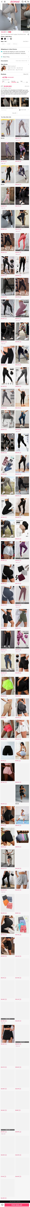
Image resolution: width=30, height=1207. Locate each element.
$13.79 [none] (2, 1067)
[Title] (15, 74)
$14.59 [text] (3, 32)
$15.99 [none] (17, 560)
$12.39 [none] (17, 673)
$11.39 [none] (17, 429)
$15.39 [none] (17, 739)
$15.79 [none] (17, 206)
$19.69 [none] (17, 1067)
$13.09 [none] (2, 1088)
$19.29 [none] (2, 429)
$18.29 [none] (17, 825)
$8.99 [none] (2, 717)
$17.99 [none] (17, 977)
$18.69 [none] (17, 605)
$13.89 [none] (2, 739)
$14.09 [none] (17, 782)
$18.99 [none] (17, 1044)
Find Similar (16, 1205)
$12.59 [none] (2, 1131)
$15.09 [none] (17, 452)
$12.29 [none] (17, 1021)
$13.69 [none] (2, 1044)
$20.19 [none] (17, 138)
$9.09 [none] (16, 760)
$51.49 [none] (2, 913)
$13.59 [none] (2, 999)
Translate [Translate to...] (3, 95)
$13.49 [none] (2, 890)
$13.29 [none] (2, 605)
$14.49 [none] (17, 161)
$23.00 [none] (2, 138)
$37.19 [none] (17, 956)
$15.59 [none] (17, 318)
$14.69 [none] (2, 229)
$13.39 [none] (17, 474)
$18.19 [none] (17, 364)
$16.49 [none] (2, 341)
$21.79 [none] (17, 583)
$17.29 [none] (2, 782)
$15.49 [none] (2, 517)
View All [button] (14, 113)
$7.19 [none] (2, 760)
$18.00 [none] (17, 803)
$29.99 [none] (17, 846)
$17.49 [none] (2, 161)
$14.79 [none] (17, 297)
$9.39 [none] (2, 825)
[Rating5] (8, 86)
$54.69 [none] (2, 474)
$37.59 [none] (17, 934)
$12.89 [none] (2, 318)
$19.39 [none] (2, 364)
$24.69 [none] (17, 538)
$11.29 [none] (17, 717)
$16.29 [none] (17, 495)
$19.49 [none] (2, 649)
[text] (15, 17)
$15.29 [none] (17, 184)
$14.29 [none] (2, 252)
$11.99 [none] (17, 1088)
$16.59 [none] (2, 495)
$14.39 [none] (2, 452)
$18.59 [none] (2, 206)
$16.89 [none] (17, 275)
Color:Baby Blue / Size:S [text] (6, 88)
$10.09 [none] (2, 1155)
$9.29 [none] (16, 628)
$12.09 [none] (17, 341)
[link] (22, 2)
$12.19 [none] (2, 868)
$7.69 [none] (2, 1176)
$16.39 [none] (17, 229)
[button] (2, 2)
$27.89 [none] (2, 1021)
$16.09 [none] (17, 386)
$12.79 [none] (2, 628)
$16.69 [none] (17, 252)
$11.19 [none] (17, 408)
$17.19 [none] (2, 386)
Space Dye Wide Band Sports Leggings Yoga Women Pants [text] (13, 34)
